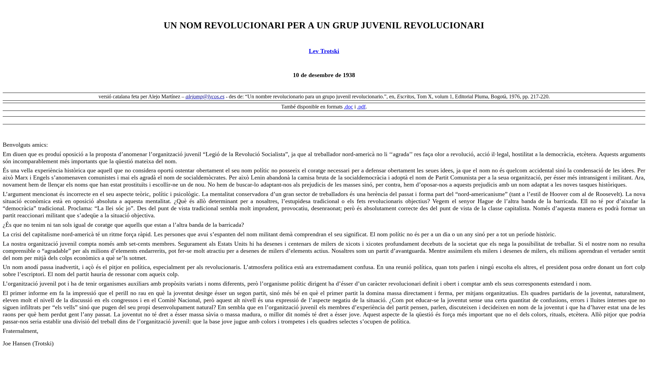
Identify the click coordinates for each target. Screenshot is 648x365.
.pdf (361, 107)
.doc (348, 107)
